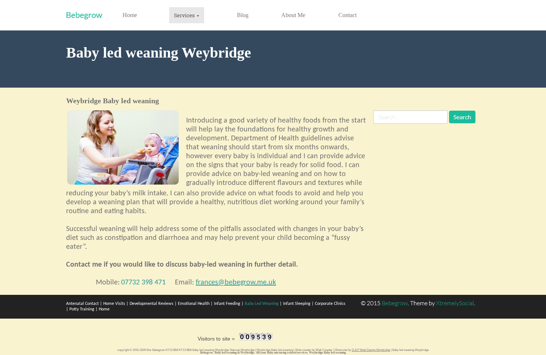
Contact (347, 15)
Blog (242, 15)
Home (130, 15)
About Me (293, 15)
